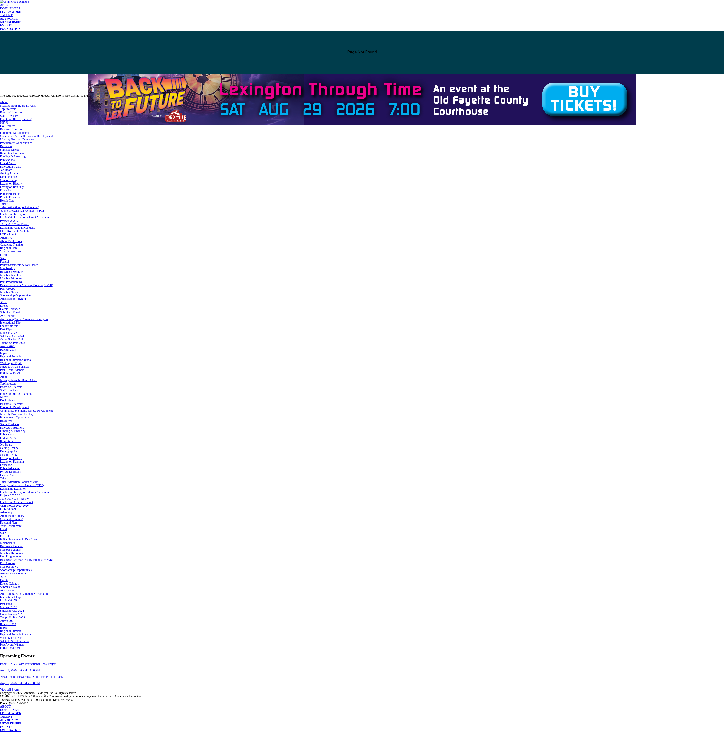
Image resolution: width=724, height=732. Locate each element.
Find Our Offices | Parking (16, 393)
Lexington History (11, 183)
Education (6, 190)
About (5, 5)
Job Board (6, 170)
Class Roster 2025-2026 (14, 231)
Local (3, 254)
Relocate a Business (12, 153)
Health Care (7, 200)
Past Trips (6, 329)
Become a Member (11, 271)
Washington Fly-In (11, 363)
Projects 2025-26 (10, 220)
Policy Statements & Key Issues (19, 264)
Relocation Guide (10, 166)
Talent (6, 15)
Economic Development (14, 132)
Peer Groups (7, 288)
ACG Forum (7, 315)
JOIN (3, 302)
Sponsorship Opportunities (16, 295)
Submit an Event (10, 312)
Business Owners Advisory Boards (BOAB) (26, 285)
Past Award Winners (12, 370)
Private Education (10, 197)
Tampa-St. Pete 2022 (12, 342)
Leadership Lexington (13, 214)
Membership (10, 22)
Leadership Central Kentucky (17, 227)
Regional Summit (10, 356)
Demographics (8, 176)
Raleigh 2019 (8, 349)
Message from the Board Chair (18, 380)
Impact (4, 353)
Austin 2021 (7, 346)
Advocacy (9, 18)
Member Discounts (11, 278)
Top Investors (8, 383)
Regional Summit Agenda (15, 359)
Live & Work (10, 11)
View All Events (10, 689)
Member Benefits (10, 275)
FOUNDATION (10, 28)
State (3, 258)
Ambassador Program (13, 298)
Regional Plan (8, 248)
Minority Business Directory (17, 139)
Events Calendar (10, 309)
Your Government (10, 251)
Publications (7, 159)
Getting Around (9, 173)
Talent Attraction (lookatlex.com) (19, 207)
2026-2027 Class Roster (14, 224)
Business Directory (11, 129)
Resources (6, 146)
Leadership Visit (9, 325)
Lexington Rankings (12, 187)
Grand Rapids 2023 (11, 339)
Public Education (10, 193)
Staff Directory (9, 390)
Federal (4, 261)
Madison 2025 (8, 332)
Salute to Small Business (14, 366)
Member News (9, 292)
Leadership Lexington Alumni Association (25, 217)
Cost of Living (8, 180)
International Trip (10, 322)
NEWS (4, 397)
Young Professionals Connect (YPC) (22, 210)
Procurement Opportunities (16, 142)
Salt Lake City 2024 (12, 336)
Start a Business (9, 149)
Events (6, 25)
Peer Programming (11, 281)
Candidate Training (11, 244)
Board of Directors (11, 387)
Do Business (10, 8)
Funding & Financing (13, 156)
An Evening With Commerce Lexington (24, 319)
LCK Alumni (8, 234)
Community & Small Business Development (26, 136)
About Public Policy (12, 241)
